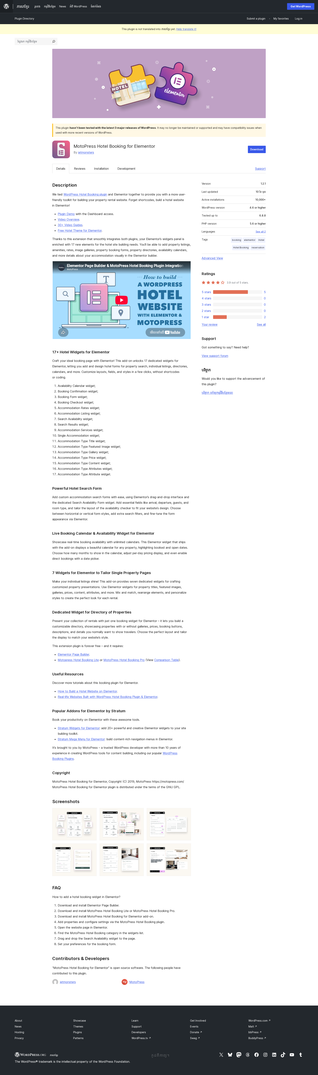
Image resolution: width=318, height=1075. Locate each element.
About (18, 1020)
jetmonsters (86, 152)
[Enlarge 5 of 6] (139, 848)
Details (60, 168)
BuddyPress (257, 1038)
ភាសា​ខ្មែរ (54, 1055)
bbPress (255, 1032)
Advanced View (212, 258)
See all (261, 324)
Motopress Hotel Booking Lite (78, 660)
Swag (195, 1038)
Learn (135, 1020)
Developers (139, 1032)
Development (126, 168)
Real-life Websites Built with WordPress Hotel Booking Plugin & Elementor (107, 697)
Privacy (19, 1038)
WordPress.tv (141, 1038)
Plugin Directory (24, 18)
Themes (78, 1026)
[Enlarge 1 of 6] (91, 813)
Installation (101, 168)
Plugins (77, 1032)
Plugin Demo (66, 214)
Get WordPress (301, 6)
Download (256, 149)
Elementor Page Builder (73, 654)
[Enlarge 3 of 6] (186, 813)
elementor (249, 240)
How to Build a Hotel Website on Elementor (87, 691)
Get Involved (198, 1020)
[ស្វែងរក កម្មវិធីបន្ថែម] (53, 41)
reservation (258, 247)
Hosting (19, 1032)
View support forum (215, 356)
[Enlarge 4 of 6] (91, 848)
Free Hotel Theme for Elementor (80, 230)
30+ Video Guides (70, 225)
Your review (210, 324)
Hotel (261, 240)
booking (236, 240)
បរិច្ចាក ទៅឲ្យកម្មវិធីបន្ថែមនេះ (217, 392)
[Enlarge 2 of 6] (139, 813)
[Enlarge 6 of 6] (186, 848)
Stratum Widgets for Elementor (79, 728)
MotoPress (136, 982)
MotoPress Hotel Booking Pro (124, 660)
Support (260, 168)
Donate (196, 1032)
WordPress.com (259, 1020)
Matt (252, 1026)
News (18, 1026)
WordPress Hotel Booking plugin (85, 194)
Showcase (79, 1020)
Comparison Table (166, 660)
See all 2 (261, 231)
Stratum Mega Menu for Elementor (81, 739)
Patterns (78, 1038)
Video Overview (68, 219)
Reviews (79, 168)
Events (194, 1026)
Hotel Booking (241, 247)
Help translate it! (186, 29)
